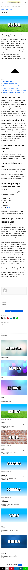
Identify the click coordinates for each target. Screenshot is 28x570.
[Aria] (14, 437)
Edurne (3, 397)
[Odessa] (14, 489)
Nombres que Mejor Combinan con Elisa (14, 90)
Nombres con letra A (6, 445)
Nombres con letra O (6, 497)
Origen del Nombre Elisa (10, 83)
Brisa (3, 423)
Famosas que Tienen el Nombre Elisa (13, 92)
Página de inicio (5, 6)
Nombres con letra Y (6, 523)
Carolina (8, 207)
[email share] (5, 318)
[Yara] (14, 515)
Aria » (25, 299)
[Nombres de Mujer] (14, 2)
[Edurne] (14, 387)
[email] (7, 568)
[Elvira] (14, 368)
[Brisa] (14, 411)
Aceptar (20, 564)
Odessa (4, 501)
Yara (3, 527)
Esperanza (5, 357)
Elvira (3, 377)
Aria (3, 449)
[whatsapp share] (14, 318)
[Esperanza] (14, 348)
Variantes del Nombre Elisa (10, 88)
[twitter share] (2, 318)
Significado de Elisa (8, 81)
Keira (3, 553)
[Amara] (14, 463)
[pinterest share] (8, 318)
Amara (4, 475)
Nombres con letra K (6, 549)
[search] (26, 2)
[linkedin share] (11, 318)
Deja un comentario (14, 311)
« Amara (3, 304)
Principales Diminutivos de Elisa (12, 86)
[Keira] (14, 541)
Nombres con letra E (16, 6)
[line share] (17, 318)
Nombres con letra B (6, 419)
